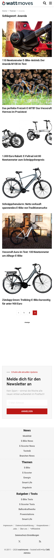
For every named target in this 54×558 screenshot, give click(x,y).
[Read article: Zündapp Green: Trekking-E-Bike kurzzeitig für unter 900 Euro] (27, 279)
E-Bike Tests (27, 499)
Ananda (21, 11)
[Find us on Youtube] (35, 541)
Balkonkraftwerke (27, 509)
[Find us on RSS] (40, 541)
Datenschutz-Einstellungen (27, 535)
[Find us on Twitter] (19, 541)
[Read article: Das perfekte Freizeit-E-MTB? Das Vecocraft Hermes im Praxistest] (27, 87)
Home (4, 11)
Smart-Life (27, 482)
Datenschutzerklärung (25, 525)
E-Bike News (27, 441)
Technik (27, 451)
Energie (27, 477)
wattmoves (23, 549)
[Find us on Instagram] (24, 541)
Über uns (23, 529)
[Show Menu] (50, 3)
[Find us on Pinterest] (30, 541)
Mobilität (27, 436)
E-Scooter (27, 472)
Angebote (27, 487)
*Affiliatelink (35, 529)
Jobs (15, 529)
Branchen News (27, 456)
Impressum (8, 525)
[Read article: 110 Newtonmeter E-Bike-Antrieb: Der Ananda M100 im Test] (27, 39)
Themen (13, 11)
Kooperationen (42, 525)
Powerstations (27, 514)
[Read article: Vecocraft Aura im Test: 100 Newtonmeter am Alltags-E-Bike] (27, 231)
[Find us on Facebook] (14, 541)
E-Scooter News (27, 446)
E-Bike (27, 467)
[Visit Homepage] (17, 3)
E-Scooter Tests (27, 504)
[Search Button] (44, 3)
